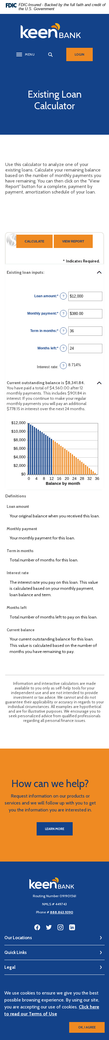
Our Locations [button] (18, 937)
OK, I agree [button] (87, 1027)
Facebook (37, 927)
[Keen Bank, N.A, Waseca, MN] (55, 31)
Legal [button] (9, 967)
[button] (54, 272)
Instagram (60, 927)
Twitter (49, 927)
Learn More (54, 829)
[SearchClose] (51, 54)
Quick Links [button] (15, 952)
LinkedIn (72, 927)
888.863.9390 (61, 912)
